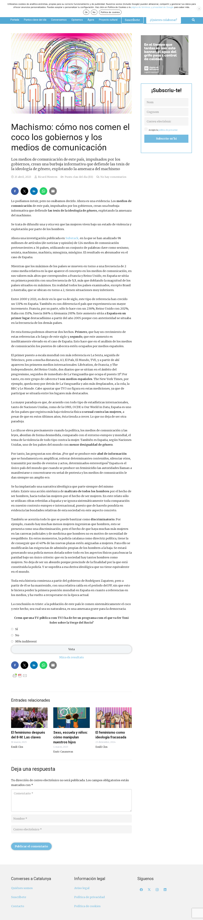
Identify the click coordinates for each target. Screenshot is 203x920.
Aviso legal (81, 888)
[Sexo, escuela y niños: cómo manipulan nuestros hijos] (71, 717)
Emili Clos (17, 746)
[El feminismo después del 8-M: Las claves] (29, 717)
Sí (16, 629)
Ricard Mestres (47, 176)
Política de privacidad (89, 897)
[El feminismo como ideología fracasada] (113, 717)
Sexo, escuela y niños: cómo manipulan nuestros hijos (70, 737)
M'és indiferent (26, 641)
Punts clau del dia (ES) (79, 176)
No (17, 635)
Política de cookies (87, 906)
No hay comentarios (113, 176)
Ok (86, 12)
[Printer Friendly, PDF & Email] (20, 675)
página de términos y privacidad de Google (152, 7)
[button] (193, 20)
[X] (149, 890)
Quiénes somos (22, 888)
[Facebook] (141, 890)
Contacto (17, 906)
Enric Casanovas (63, 751)
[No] (199, 8)
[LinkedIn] (165, 890)
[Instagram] (157, 890)
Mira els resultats (71, 657)
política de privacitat (167, 130)
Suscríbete (18, 897)
